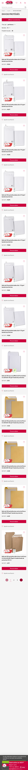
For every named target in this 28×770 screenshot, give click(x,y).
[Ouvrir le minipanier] (25, 3)
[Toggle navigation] (3, 3)
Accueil (3, 10)
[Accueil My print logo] (9, 3)
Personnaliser (14, 70)
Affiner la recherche (14, 20)
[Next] (21, 580)
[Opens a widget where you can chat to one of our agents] (22, 767)
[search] (14, 7)
